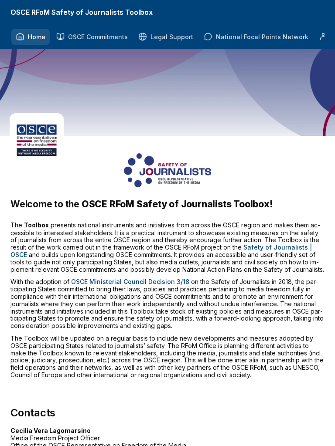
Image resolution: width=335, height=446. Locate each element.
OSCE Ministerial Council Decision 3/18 (130, 281)
